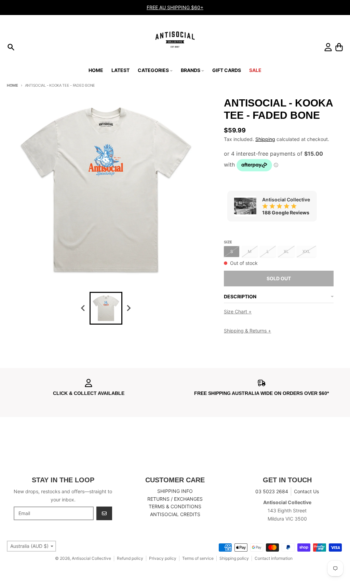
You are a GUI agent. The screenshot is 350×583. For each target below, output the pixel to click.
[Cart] (339, 47)
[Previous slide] (83, 308)
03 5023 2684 (271, 491)
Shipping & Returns (247, 330)
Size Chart (238, 311)
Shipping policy (234, 558)
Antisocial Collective (91, 558)
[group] (106, 308)
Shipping (265, 139)
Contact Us (306, 491)
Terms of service (198, 558)
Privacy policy (162, 558)
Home (12, 85)
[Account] (328, 47)
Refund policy (130, 558)
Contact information (274, 558)
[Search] (11, 47)
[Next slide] (128, 308)
